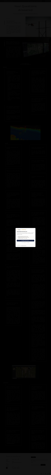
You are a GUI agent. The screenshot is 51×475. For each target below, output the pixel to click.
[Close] (34, 229)
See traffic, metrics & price (25, 240)
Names (19, 229)
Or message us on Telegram (26, 242)
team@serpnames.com (23, 245)
